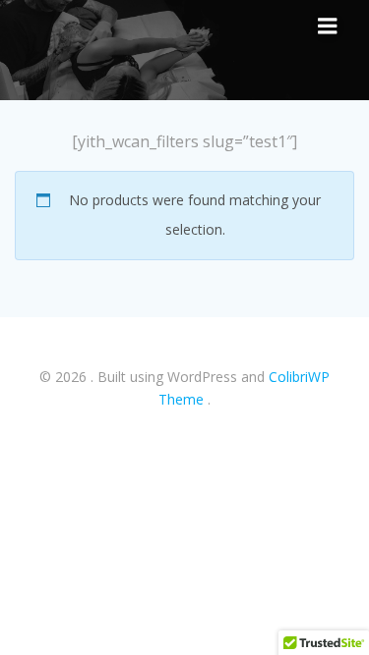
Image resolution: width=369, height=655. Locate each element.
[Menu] (327, 26)
